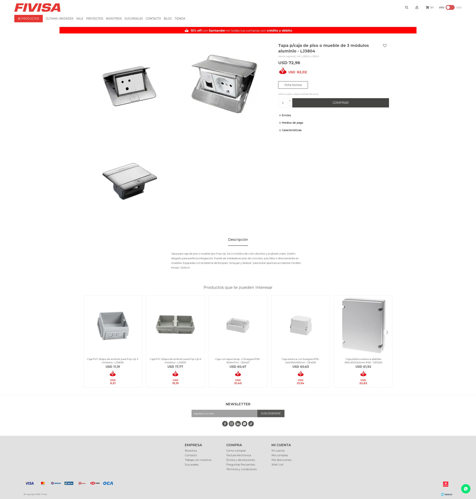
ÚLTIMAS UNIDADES (59, 18)
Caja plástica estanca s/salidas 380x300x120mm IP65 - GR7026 (363, 361)
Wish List (277, 464)
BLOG (168, 18)
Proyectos (94, 18)
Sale (79, 18)
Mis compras (279, 455)
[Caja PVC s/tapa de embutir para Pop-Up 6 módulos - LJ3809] (175, 325)
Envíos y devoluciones (240, 460)
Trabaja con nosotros (198, 460)
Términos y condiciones (241, 469)
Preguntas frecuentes (240, 464)
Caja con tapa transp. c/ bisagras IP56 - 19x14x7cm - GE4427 (238, 361)
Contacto (153, 18)
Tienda (180, 18)
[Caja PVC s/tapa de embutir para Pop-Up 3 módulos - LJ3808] (112, 325)
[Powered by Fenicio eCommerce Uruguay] (446, 494)
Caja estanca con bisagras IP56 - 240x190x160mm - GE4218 (301, 361)
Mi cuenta (277, 450)
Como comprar (236, 450)
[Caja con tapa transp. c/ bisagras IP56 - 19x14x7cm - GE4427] (238, 325)
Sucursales (134, 18)
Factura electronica (238, 455)
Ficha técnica (293, 85)
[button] (387, 332)
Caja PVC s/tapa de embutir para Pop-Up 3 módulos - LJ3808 (112, 361)
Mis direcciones (281, 460)
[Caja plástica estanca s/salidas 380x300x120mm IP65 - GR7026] (363, 325)
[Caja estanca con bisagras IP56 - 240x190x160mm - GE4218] (300, 325)
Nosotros (114, 18)
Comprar (341, 102)
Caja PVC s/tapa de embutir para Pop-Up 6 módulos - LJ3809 (175, 361)
